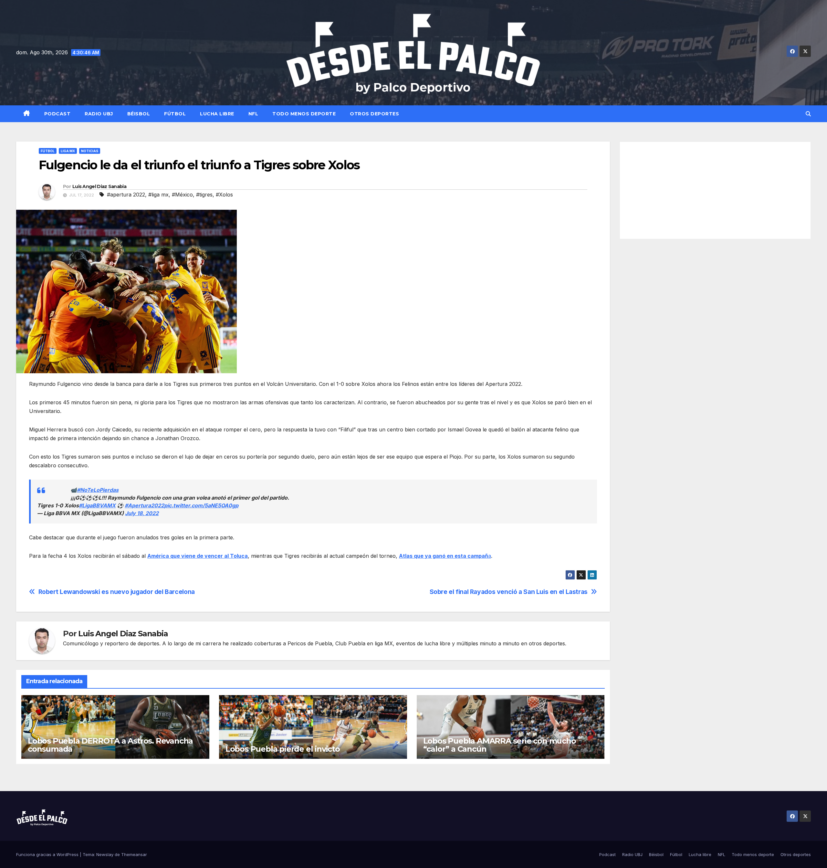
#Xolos (224, 194)
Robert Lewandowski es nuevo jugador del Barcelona (116, 592)
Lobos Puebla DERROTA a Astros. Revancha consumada (110, 745)
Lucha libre (217, 114)
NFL (253, 114)
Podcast (57, 114)
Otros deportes (374, 114)
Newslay (104, 854)
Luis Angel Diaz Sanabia (99, 186)
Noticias (89, 151)
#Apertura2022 (144, 505)
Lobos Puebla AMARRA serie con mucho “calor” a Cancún (499, 745)
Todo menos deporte (304, 114)
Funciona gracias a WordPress (48, 854)
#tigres (204, 194)
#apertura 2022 (126, 194)
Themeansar (134, 854)
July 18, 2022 (142, 513)
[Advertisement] (715, 190)
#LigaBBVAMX (97, 505)
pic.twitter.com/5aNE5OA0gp (201, 505)
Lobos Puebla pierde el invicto (282, 749)
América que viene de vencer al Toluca (197, 556)
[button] (808, 114)
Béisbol (138, 114)
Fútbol (175, 114)
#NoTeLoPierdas (98, 490)
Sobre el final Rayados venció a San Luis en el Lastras (509, 592)
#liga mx (158, 194)
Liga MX (68, 151)
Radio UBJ (99, 114)
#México (182, 194)
